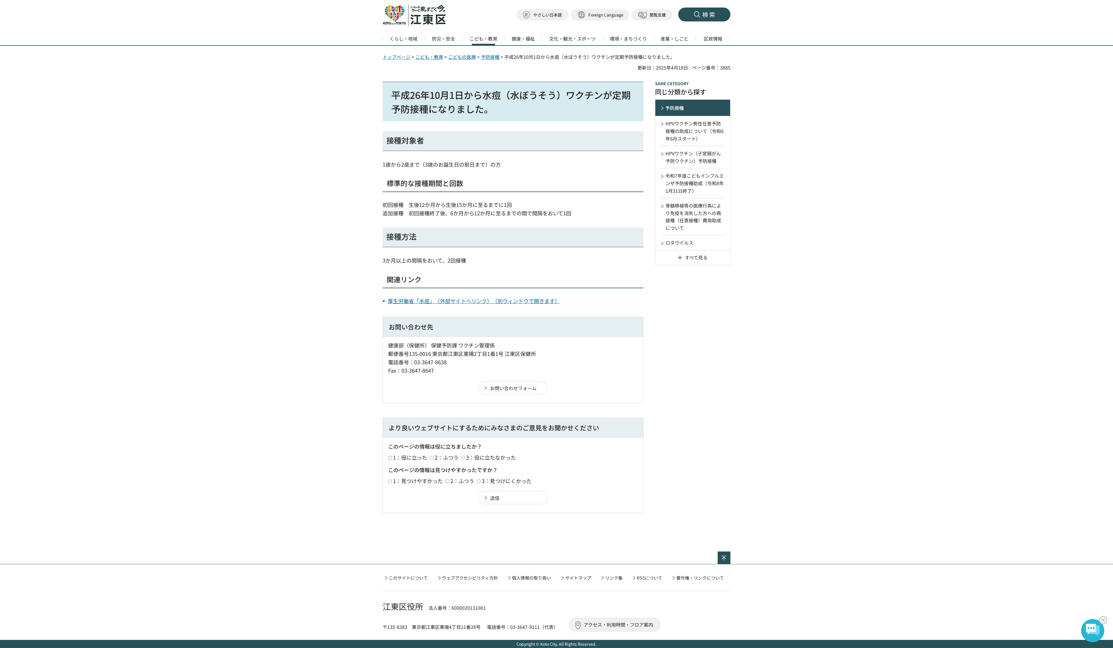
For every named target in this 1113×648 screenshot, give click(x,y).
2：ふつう (447, 457)
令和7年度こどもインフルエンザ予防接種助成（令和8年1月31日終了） (694, 183)
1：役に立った (410, 457)
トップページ (396, 56)
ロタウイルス (679, 242)
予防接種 (490, 56)
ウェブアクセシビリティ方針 (470, 578)
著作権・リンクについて (700, 578)
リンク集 (614, 578)
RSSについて (649, 578)
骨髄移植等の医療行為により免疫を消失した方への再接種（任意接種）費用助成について (693, 216)
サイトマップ (578, 578)
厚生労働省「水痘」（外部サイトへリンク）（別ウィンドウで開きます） (474, 301)
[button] (600, 15)
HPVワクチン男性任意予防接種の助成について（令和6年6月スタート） (694, 131)
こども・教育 (429, 56)
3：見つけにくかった (507, 481)
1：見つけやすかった (418, 481)
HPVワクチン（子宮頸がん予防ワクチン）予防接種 (693, 157)
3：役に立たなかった (491, 457)
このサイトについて (408, 578)
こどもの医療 (462, 56)
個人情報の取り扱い (531, 578)
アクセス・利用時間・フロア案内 (618, 624)
